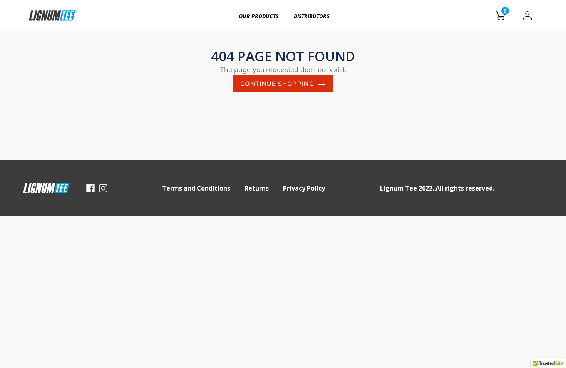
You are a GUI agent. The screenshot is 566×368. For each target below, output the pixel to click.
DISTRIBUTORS (311, 16)
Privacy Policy (304, 188)
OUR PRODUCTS (258, 16)
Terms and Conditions (196, 188)
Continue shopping (277, 83)
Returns (256, 188)
